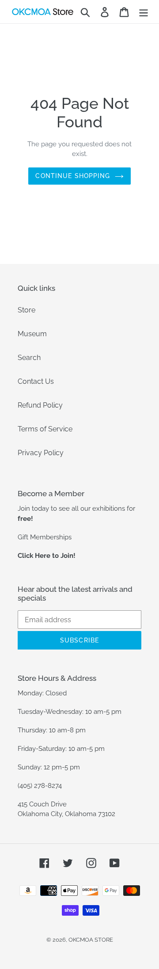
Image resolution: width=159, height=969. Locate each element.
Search (29, 357)
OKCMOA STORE (90, 939)
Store (26, 310)
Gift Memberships (45, 537)
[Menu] (143, 12)
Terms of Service (45, 429)
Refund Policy (40, 405)
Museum (32, 334)
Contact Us (36, 381)
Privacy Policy (41, 453)
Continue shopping (72, 175)
